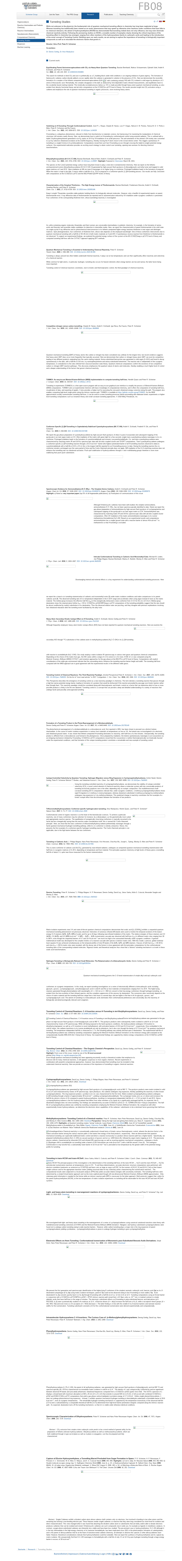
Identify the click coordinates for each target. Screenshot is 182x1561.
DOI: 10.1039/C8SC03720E (78, 431)
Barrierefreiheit (60, 1554)
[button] (163, 14)
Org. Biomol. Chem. (53, 1051)
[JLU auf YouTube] (127, 1554)
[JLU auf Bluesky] (120, 1554)
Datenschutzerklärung (89, 1554)
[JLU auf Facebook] (131, 1554)
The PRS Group (72, 14)
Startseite (21, 1549)
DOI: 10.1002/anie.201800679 (89, 491)
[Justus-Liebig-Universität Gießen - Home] (31, 6)
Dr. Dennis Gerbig (52, 52)
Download (82, 1082)
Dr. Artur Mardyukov (67, 52)
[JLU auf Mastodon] (124, 1554)
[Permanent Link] (157, 21)
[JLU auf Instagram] (113, 1554)
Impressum (73, 1554)
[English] (160, 21)
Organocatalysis (23, 22)
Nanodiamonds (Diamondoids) (28, 34)
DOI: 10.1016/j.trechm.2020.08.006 (82, 252)
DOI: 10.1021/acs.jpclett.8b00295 (89, 561)
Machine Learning (23, 47)
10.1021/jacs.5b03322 (87, 897)
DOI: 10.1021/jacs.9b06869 (89, 328)
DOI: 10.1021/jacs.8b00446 (144, 677)
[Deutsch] (164, 21)
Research (90, 14)
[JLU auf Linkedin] (117, 1554)
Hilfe (109, 1554)
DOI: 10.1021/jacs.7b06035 (56, 677)
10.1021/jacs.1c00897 (89, 161)
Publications (108, 14)
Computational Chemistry (26, 37)
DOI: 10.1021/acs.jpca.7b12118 (87, 621)
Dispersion (21, 44)
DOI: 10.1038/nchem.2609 (77, 811)
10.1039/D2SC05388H (76, 72)
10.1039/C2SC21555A (89, 1014)
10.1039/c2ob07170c (88, 1051)
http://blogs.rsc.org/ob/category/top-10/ (66, 1055)
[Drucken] (154, 21)
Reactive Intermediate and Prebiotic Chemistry (30, 26)
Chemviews (119, 161)
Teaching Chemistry (126, 14)
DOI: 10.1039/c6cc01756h (84, 844)
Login (103, 1554)
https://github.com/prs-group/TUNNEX (131, 392)
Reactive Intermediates (25, 31)
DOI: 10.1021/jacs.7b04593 (137, 780)
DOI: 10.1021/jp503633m (82, 963)
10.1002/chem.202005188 (86, 189)
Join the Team (54, 14)
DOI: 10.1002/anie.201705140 (118, 725)
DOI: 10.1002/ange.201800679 (139, 491)
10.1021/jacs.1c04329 (89, 130)
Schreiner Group (31, 14)
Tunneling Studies (23, 41)
